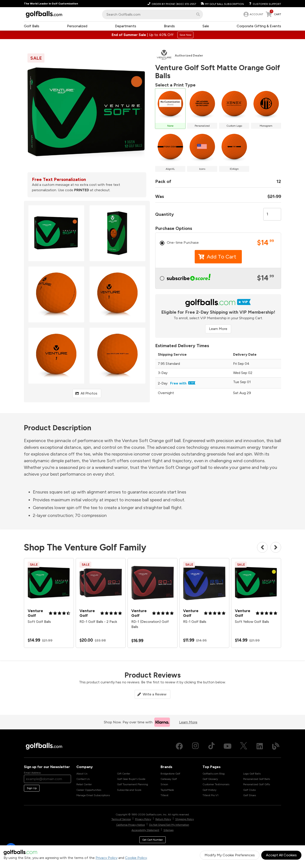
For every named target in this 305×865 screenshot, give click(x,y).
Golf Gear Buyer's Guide (131, 779)
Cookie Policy (136, 858)
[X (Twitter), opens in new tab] (243, 746)
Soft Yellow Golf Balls (252, 621)
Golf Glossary (210, 779)
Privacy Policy (106, 858)
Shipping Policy (184, 819)
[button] (198, 14)
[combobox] (152, 14)
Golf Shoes (249, 795)
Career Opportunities (88, 790)
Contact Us (83, 779)
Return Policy (163, 819)
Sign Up (32, 788)
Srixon (164, 784)
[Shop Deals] (152, 34)
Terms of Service (121, 819)
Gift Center (123, 773)
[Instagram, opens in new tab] (195, 746)
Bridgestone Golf (170, 773)
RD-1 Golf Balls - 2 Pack (98, 621)
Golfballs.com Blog (214, 773)
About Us (81, 773)
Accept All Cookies (281, 855)
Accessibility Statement (145, 830)
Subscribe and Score (129, 790)
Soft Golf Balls (39, 621)
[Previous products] (262, 547)
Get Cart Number (152, 839)
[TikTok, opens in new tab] (211, 746)
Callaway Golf (169, 779)
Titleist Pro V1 (210, 795)
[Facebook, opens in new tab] (179, 746)
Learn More (218, 329)
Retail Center (84, 784)
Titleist (164, 795)
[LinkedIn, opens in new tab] (259, 746)
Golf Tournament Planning (132, 784)
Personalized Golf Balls (256, 779)
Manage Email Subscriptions (93, 795)
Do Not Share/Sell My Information (169, 824)
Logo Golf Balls (252, 773)
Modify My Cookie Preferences (230, 855)
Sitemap (168, 830)
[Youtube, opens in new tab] (227, 746)
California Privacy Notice (130, 824)
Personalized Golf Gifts (256, 784)
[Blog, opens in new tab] (275, 746)
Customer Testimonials (216, 784)
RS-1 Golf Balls (194, 621)
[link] (252, 14)
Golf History (209, 790)
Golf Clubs (249, 790)
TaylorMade (167, 790)
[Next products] (275, 547)
